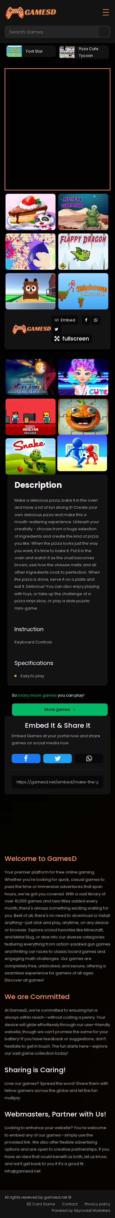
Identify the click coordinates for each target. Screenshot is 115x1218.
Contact (70, 1204)
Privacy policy (97, 1204)
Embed (67, 320)
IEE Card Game (41, 1204)
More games (58, 709)
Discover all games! (24, 980)
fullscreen (74, 338)
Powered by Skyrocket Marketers (81, 1210)
